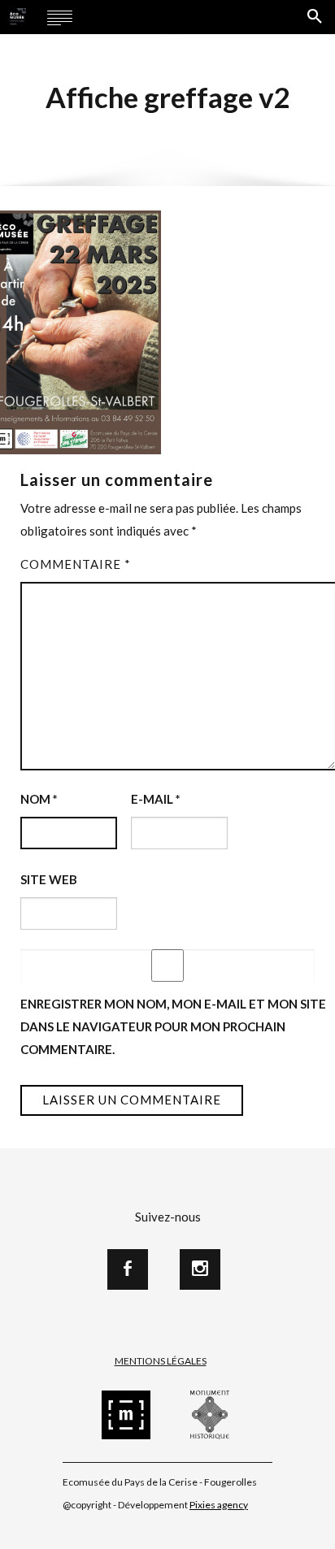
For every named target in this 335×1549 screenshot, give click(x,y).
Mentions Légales (161, 1361)
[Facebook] (127, 1269)
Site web (48, 879)
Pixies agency (218, 1505)
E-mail (156, 799)
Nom (39, 799)
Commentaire (75, 564)
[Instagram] (200, 1269)
